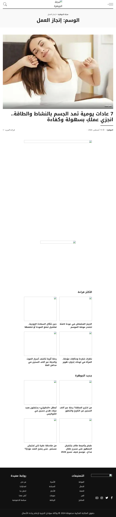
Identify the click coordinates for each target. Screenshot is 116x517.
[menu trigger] (109, 4)
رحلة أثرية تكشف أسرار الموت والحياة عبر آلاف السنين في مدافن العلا (42, 362)
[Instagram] (101, 497)
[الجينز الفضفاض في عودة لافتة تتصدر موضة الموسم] (75, 309)
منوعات (108, 105)
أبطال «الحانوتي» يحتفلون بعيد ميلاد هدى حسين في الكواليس (41, 411)
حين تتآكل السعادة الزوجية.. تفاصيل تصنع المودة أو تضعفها (41, 325)
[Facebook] (111, 497)
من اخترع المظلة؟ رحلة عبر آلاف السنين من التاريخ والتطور (76, 409)
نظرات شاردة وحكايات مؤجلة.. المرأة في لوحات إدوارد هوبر (77, 360)
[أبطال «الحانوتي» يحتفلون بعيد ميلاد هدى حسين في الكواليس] (40, 392)
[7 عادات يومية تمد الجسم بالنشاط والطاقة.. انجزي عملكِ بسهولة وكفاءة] (58, 72)
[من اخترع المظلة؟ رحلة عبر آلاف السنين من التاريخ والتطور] (75, 392)
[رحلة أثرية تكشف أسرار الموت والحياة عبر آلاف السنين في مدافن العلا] (40, 344)
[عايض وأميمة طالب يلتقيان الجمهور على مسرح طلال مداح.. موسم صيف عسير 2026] (75, 430)
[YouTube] (96, 497)
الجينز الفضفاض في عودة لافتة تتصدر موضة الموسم (76, 325)
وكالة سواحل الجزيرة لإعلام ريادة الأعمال (40, 513)
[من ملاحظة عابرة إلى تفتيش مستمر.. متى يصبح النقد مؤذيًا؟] (40, 430)
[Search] (6, 4)
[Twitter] (106, 497)
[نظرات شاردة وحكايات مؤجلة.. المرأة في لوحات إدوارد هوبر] (75, 344)
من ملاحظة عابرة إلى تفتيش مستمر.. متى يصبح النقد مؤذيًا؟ (41, 447)
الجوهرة (110, 130)
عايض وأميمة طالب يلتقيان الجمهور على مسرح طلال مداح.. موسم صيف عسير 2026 (76, 449)
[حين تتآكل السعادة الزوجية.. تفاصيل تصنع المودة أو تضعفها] (40, 309)
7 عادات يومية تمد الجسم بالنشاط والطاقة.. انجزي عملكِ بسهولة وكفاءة (62, 116)
